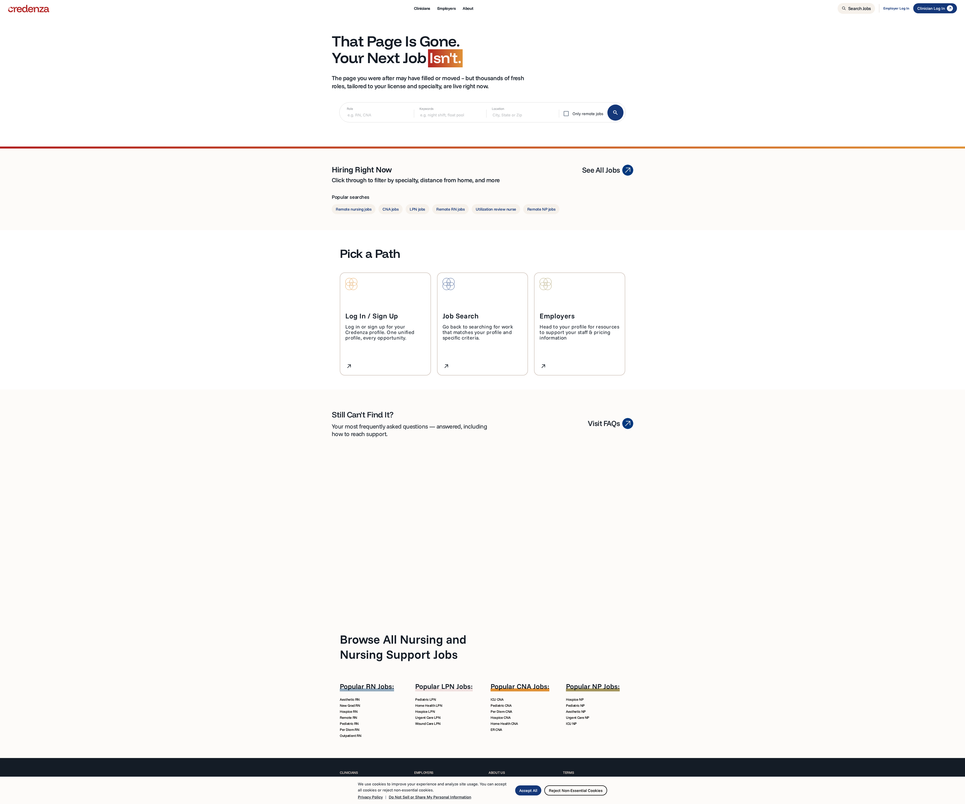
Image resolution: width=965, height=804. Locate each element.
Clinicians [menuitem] (422, 8)
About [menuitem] (468, 8)
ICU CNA (497, 699)
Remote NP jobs (541, 209)
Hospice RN (349, 711)
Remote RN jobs (450, 209)
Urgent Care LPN (428, 717)
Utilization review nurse (496, 209)
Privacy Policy (370, 796)
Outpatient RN (350, 735)
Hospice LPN (425, 711)
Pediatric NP (575, 705)
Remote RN (348, 717)
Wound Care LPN (428, 723)
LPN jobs (417, 209)
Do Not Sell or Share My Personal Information (430, 796)
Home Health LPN (428, 705)
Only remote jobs (587, 113)
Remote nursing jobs (353, 209)
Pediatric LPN (425, 699)
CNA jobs (390, 209)
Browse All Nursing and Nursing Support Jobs (403, 647)
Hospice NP (575, 699)
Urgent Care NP (577, 717)
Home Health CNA (504, 723)
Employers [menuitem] (446, 8)
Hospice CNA (500, 717)
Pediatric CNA (501, 705)
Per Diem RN (349, 729)
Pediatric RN (349, 723)
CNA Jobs (532, 686)
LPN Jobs (456, 686)
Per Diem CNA (501, 711)
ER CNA (496, 729)
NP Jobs (605, 686)
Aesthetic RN (350, 699)
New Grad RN (350, 705)
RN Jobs (379, 686)
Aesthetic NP (576, 711)
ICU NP (571, 723)
